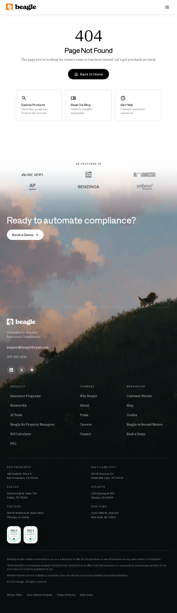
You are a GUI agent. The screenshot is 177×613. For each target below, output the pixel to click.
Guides (132, 415)
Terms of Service (66, 594)
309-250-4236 (17, 357)
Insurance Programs (25, 396)
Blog (130, 405)
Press (84, 415)
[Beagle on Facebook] (32, 370)
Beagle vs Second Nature (145, 424)
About (84, 405)
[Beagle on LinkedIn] (11, 370)
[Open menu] (167, 7)
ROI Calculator (21, 434)
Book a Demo (136, 434)
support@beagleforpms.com (28, 347)
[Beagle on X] (21, 370)
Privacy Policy (15, 594)
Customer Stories (139, 396)
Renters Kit (18, 405)
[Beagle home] (21, 7)
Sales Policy (86, 594)
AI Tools (16, 415)
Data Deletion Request (39, 594)
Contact (85, 434)
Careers (86, 424)
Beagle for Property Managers (32, 424)
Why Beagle (88, 396)
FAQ (13, 443)
